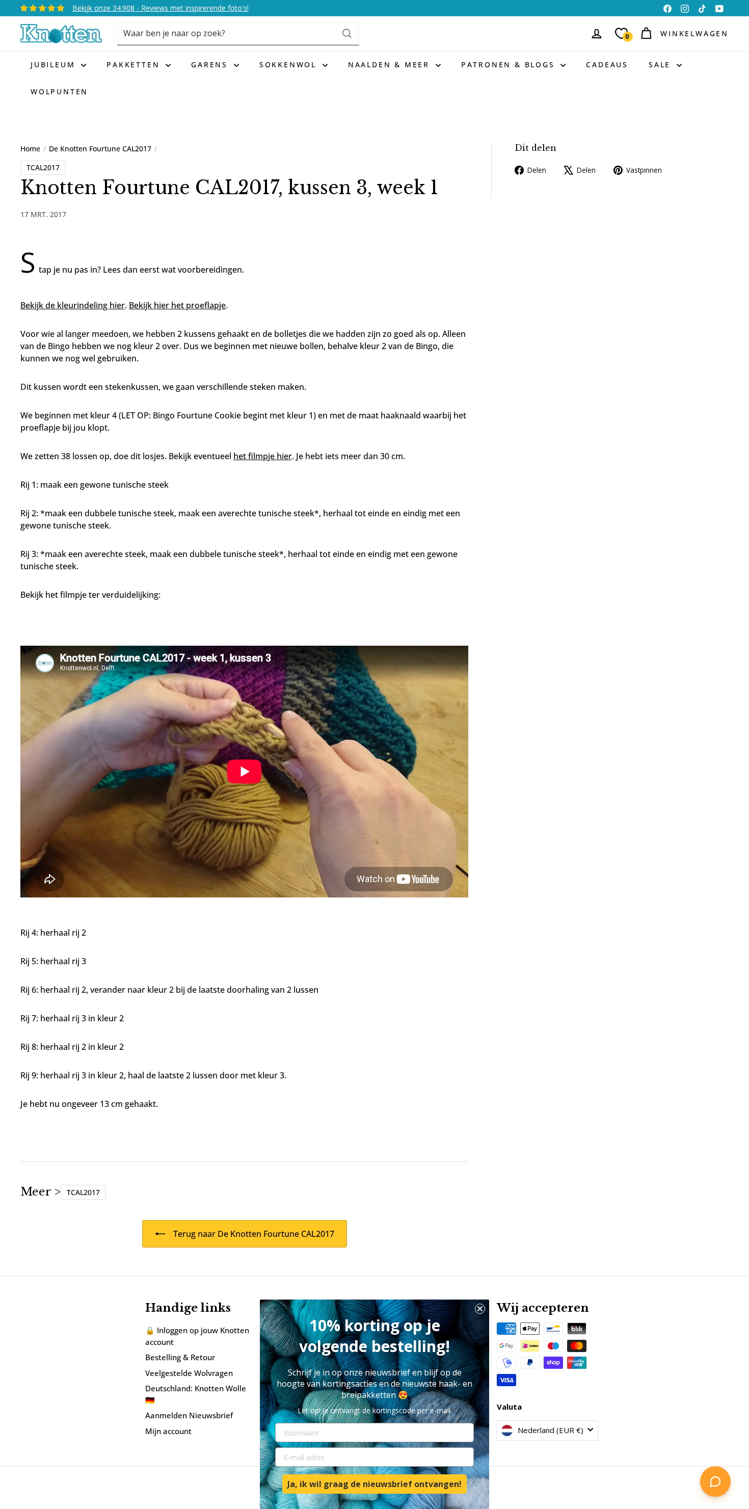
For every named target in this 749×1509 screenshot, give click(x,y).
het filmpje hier (262, 456)
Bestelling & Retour (180, 1357)
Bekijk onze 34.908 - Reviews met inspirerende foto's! (160, 8)
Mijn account (168, 1431)
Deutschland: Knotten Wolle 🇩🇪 (195, 1394)
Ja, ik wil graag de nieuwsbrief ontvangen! (374, 1484)
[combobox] (238, 33)
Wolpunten (59, 91)
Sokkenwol (289, 64)
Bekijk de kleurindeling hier (72, 305)
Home (30, 148)
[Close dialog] (480, 1309)
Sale (661, 64)
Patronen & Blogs (509, 64)
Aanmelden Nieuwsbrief (189, 1415)
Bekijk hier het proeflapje (177, 305)
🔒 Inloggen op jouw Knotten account (197, 1336)
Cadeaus (607, 64)
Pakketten (134, 64)
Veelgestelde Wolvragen (189, 1373)
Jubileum (54, 64)
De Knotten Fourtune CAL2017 (100, 148)
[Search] (347, 33)
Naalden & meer (390, 64)
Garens (211, 64)
